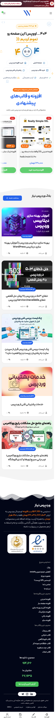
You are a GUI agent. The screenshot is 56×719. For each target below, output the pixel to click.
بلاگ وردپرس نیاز (41, 196)
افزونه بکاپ (46, 616)
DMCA (9, 707)
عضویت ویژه (45, 576)
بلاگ (48, 568)
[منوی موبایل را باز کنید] (50, 13)
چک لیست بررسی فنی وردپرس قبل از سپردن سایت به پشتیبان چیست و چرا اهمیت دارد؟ (27, 351)
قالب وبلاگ (46, 631)
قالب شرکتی (45, 635)
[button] (27, 52)
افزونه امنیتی (45, 599)
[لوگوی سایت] (27, 13)
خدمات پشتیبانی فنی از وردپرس (27, 405)
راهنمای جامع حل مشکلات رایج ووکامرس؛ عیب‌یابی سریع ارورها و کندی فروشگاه (27, 458)
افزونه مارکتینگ (44, 612)
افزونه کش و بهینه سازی (41, 608)
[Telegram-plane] (22, 694)
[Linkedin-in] (31, 694)
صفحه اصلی (37, 62)
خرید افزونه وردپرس (16, 62)
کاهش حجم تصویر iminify (40, 572)
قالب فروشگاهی (44, 639)
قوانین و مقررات (30, 707)
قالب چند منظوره (43, 648)
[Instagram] (27, 694)
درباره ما (47, 589)
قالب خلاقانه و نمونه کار (41, 643)
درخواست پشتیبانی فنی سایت (12, 4)
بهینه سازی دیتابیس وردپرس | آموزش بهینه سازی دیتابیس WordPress (27, 245)
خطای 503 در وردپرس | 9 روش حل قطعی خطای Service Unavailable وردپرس (27, 298)
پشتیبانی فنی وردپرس (13, 70)
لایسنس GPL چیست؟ (42, 580)
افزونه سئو (46, 620)
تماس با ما (46, 584)
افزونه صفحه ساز (44, 603)
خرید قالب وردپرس (38, 70)
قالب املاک (46, 652)
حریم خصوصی (18, 707)
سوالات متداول (42, 707)
